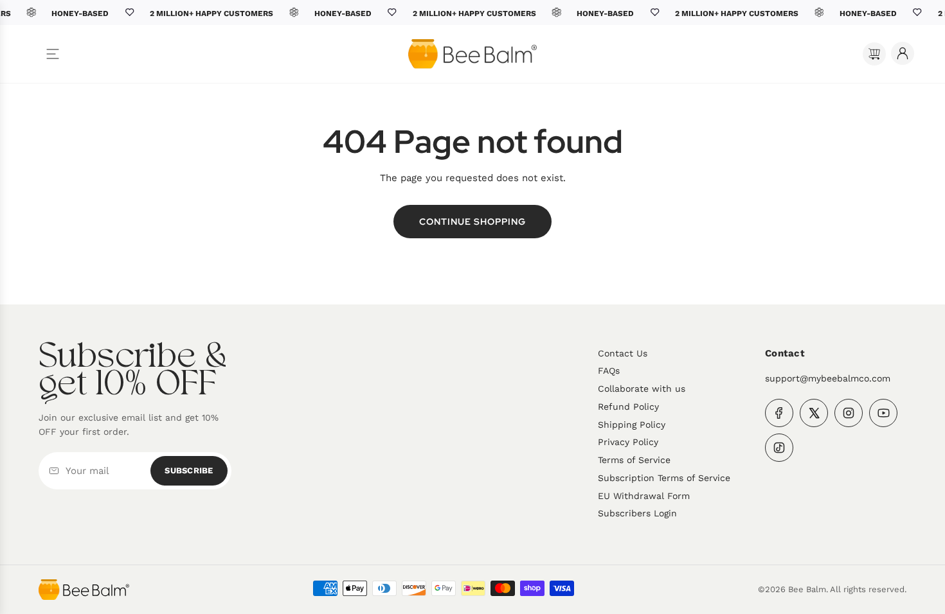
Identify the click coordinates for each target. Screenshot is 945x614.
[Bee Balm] (84, 589)
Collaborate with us (641, 388)
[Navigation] (53, 54)
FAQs (609, 370)
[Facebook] (779, 413)
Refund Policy (628, 406)
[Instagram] (848, 413)
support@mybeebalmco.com (827, 378)
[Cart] (874, 54)
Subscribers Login (637, 513)
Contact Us (622, 353)
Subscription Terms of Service (664, 478)
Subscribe (189, 470)
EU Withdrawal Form (644, 496)
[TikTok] (779, 448)
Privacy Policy (628, 442)
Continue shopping (472, 221)
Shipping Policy (631, 424)
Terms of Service (634, 460)
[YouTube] (883, 413)
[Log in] (902, 53)
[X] (814, 413)
